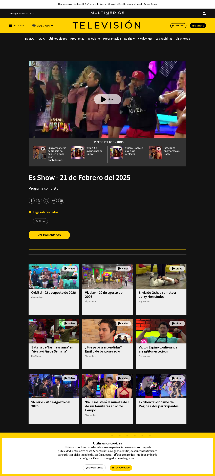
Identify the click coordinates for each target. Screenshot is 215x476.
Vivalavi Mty (145, 38)
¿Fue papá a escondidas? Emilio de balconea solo (103, 349)
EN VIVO (29, 38)
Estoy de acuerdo (121, 467)
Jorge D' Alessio (99, 4)
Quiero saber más (94, 467)
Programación (112, 38)
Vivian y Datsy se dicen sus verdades (134, 151)
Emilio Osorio (150, 4)
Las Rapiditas (164, 38)
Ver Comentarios (49, 235)
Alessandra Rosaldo (117, 4)
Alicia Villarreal (135, 4)
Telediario (94, 38)
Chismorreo (183, 38)
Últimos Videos (58, 38)
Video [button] (111, 99)
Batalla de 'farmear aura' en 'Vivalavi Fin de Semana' (52, 349)
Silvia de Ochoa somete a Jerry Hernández (157, 294)
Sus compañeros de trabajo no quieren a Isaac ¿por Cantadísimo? (57, 154)
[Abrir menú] (10, 25)
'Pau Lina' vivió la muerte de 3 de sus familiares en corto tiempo (107, 406)
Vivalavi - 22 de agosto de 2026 (103, 294)
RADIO (41, 38)
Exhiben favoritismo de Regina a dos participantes (159, 404)
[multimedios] (107, 13)
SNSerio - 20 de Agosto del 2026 (50, 404)
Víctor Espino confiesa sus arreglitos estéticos (158, 349)
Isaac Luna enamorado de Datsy (172, 151)
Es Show (129, 38)
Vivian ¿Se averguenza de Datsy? (94, 151)
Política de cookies (123, 455)
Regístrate (198, 25)
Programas (77, 38)
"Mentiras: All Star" (81, 4)
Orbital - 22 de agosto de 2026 (53, 292)
